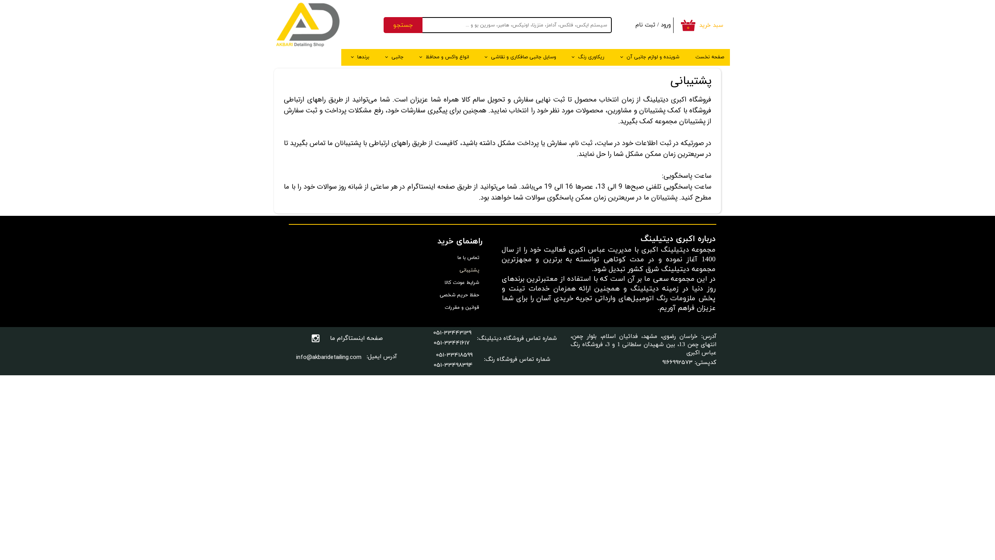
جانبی (397, 57)
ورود (666, 25)
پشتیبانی (469, 270)
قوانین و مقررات (462, 307)
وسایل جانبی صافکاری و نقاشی (523, 57)
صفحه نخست (709, 57)
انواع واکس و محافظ (447, 57)
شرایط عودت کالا (462, 282)
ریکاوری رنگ (591, 57)
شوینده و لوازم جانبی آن (653, 57)
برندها (363, 57)
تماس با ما (468, 257)
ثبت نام (645, 25)
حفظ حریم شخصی (459, 295)
